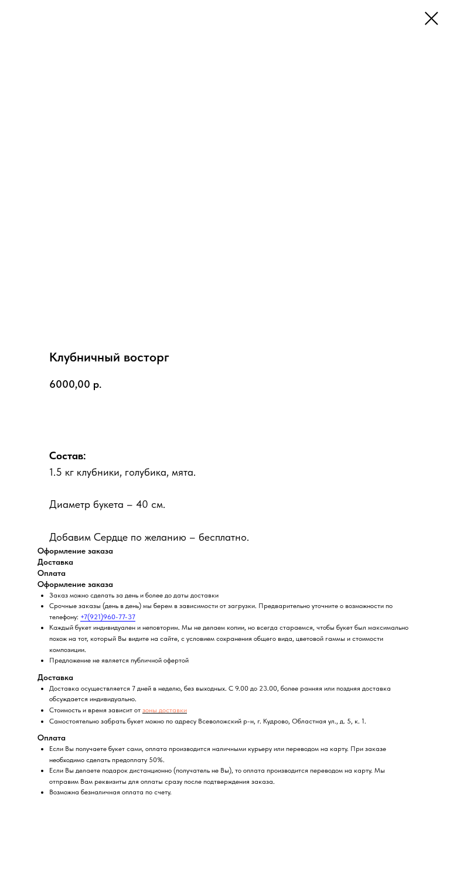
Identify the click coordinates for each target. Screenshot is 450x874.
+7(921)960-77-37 (107, 617)
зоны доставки (164, 710)
